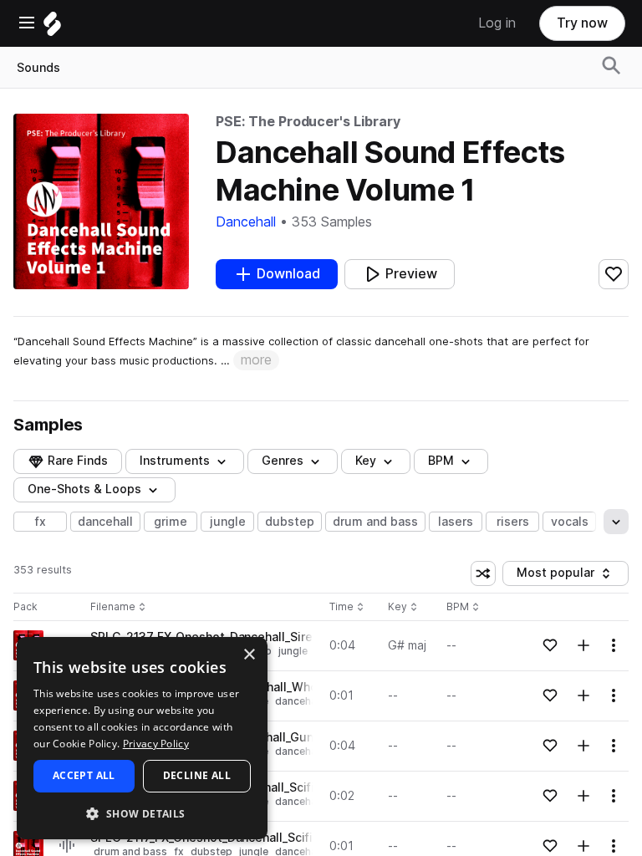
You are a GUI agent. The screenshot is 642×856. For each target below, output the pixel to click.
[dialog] (142, 738)
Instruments (175, 460)
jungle (228, 521)
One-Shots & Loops (84, 489)
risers (513, 521)
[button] (142, 813)
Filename (112, 607)
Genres (282, 460)
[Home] (52, 28)
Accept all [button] (84, 775)
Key (404, 607)
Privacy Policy (156, 743)
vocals (569, 521)
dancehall (105, 521)
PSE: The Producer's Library (308, 122)
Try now (582, 23)
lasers (455, 521)
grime (170, 521)
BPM (441, 460)
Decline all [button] (197, 775)
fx (40, 521)
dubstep (289, 521)
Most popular (562, 575)
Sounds (38, 67)
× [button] (248, 655)
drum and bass (375, 521)
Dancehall (246, 222)
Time (346, 607)
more (256, 360)
